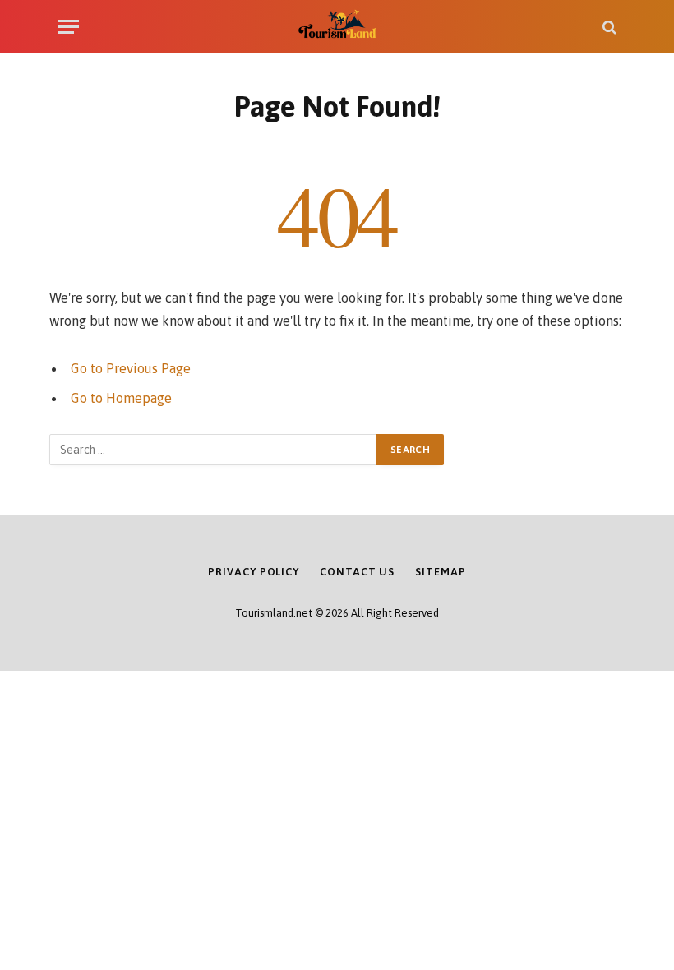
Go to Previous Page (131, 368)
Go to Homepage (121, 398)
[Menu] (68, 26)
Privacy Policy (253, 572)
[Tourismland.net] (337, 26)
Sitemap (440, 572)
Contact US (357, 572)
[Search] (607, 26)
